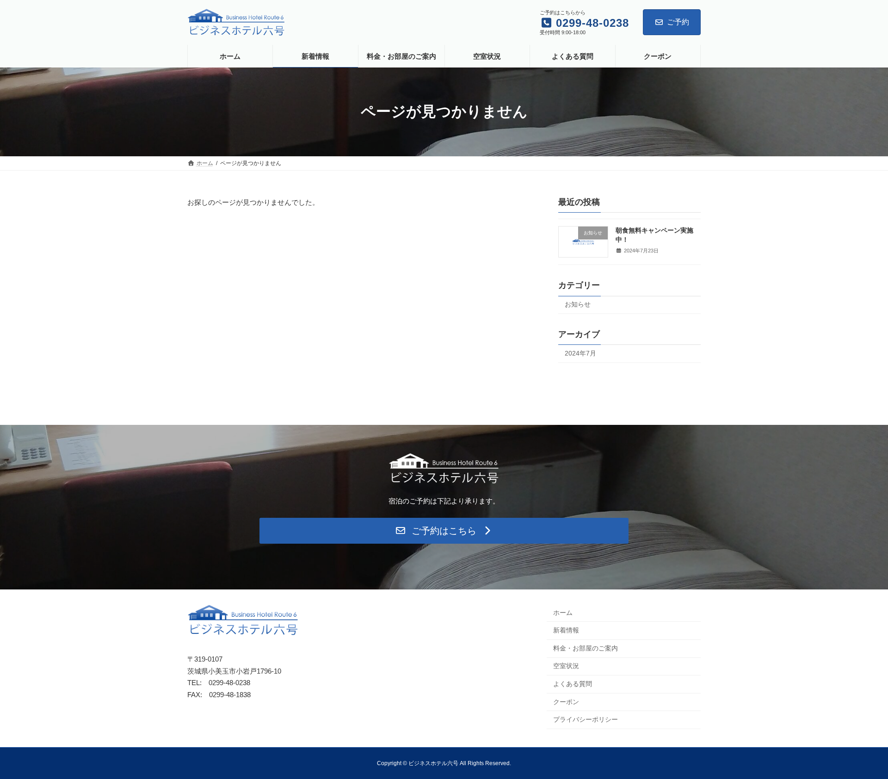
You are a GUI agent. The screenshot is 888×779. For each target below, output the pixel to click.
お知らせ (578, 304)
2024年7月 (580, 353)
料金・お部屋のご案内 (585, 648)
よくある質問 (572, 683)
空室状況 (566, 665)
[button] (444, 531)
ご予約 (678, 22)
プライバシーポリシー (585, 719)
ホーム (563, 612)
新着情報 (566, 630)
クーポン (566, 701)
